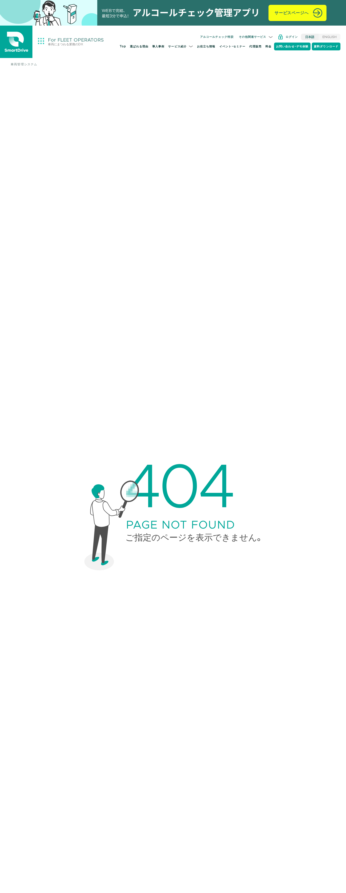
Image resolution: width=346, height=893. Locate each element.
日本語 (309, 36)
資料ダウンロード (326, 46)
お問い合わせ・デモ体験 (292, 46)
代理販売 (255, 46)
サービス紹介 (177, 46)
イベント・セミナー (232, 46)
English (329, 36)
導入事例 (158, 46)
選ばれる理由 (139, 46)
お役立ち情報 (206, 46)
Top (123, 46)
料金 (268, 46)
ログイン (292, 36)
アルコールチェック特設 (217, 36)
